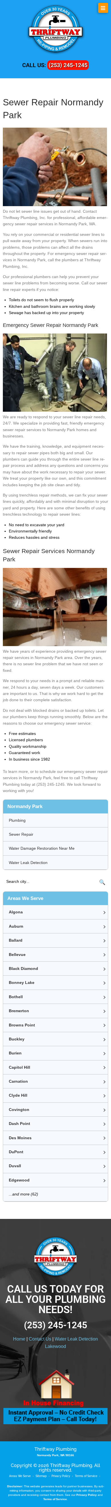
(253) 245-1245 (68, 65)
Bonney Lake (21, 982)
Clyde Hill (18, 1095)
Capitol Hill (19, 1067)
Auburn (16, 926)
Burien (15, 1053)
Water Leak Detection (28, 862)
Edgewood (19, 1180)
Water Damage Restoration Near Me (42, 848)
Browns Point (22, 1025)
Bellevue (17, 954)
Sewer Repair (21, 834)
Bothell (16, 996)
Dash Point (19, 1123)
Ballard (15, 940)
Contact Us (40, 1339)
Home (19, 1339)
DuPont (16, 1152)
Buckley (16, 1039)
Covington (19, 1109)
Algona (16, 912)
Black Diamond (23, 968)
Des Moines (20, 1138)
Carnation (18, 1081)
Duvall (15, 1166)
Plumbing (17, 820)
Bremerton (19, 1010)
